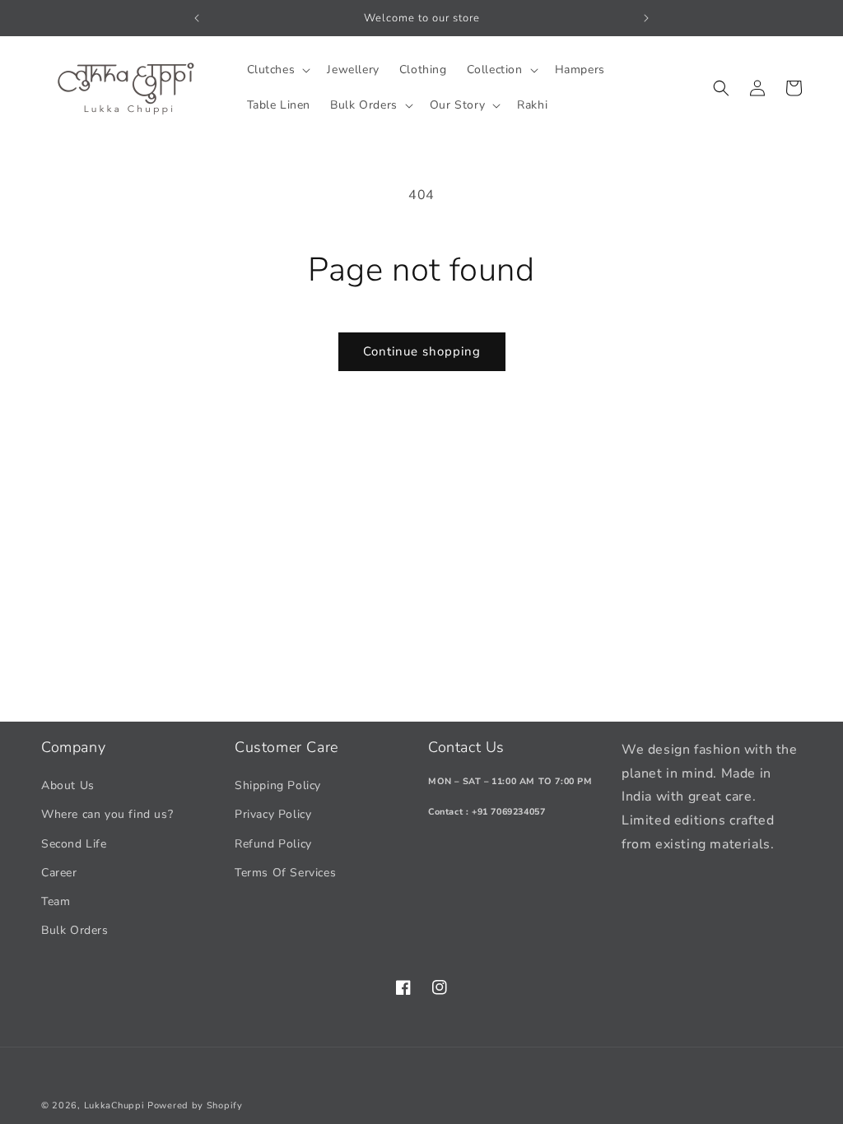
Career (59, 872)
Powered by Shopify (195, 1105)
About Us (68, 785)
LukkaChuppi (114, 1105)
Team (55, 901)
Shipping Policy (278, 785)
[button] (277, 70)
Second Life (74, 844)
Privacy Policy (273, 814)
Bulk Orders (75, 930)
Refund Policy (273, 844)
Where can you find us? (107, 814)
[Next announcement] (646, 18)
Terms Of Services (285, 872)
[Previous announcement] (197, 18)
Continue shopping (422, 351)
